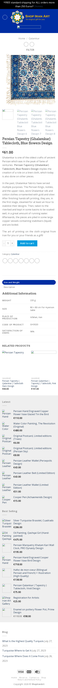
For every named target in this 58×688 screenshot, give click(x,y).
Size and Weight (12, 282)
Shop (43, 677)
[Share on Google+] (31, 260)
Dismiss (38, 6)
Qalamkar (34, 38)
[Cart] (54, 17)
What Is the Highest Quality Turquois (23, 641)
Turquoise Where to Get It (17, 650)
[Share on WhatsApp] (5, 260)
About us (23, 677)
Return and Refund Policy (29, 679)
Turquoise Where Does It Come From (23, 656)
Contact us (34, 677)
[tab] (29, 282)
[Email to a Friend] (21, 260)
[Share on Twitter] (15, 260)
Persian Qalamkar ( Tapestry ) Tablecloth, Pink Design (43, 383)
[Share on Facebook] (10, 260)
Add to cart (27, 243)
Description (9, 287)
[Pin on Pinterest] (26, 260)
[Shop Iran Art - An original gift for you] (30, 17)
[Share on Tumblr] (37, 260)
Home (21, 38)
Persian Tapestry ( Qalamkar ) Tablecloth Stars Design (12, 383)
